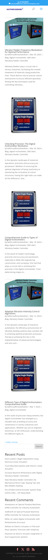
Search (39, 446)
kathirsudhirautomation (17, 54)
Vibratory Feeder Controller (16, 60)
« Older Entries (11, 442)
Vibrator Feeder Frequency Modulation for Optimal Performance (23, 51)
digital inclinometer (17, 57)
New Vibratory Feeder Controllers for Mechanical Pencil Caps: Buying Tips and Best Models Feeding (22, 483)
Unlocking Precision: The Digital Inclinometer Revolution (20, 144)
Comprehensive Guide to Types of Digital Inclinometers (21, 238)
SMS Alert (31, 57)
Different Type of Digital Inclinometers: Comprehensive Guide (23, 403)
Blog (7, 57)
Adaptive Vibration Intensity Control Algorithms (22, 312)
